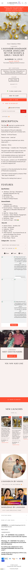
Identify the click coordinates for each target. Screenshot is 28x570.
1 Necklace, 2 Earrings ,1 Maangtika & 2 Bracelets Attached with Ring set (14, 72)
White (18, 44)
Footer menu (6, 515)
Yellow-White (13, 80)
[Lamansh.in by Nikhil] (14, 466)
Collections (14, 44)
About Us (12, 356)
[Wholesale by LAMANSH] (14, 496)
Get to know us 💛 (9, 248)
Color (14, 77)
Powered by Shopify (14, 568)
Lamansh (14, 46)
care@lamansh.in (5, 532)
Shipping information (10, 245)
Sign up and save (8, 520)
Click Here (13, 240)
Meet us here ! (4, 529)
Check (23, 111)
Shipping (12, 62)
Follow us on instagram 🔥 (12, 484)
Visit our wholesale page (11, 510)
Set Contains (14, 68)
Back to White (15, 399)
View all (14, 412)
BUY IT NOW (14, 99)
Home (8, 44)
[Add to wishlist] (3, 368)
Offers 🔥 (6, 116)
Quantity (14, 84)
